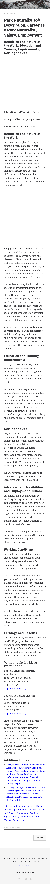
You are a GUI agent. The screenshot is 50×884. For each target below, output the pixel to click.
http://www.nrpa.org (15, 713)
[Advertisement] (25, 82)
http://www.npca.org (15, 688)
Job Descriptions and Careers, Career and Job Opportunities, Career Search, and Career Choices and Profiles (24, 809)
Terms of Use (25, 865)
